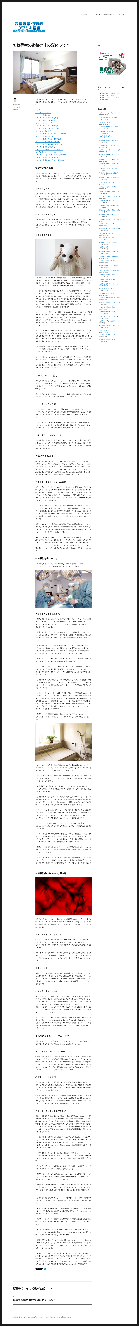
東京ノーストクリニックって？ (110, 97)
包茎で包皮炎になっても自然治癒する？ (110, 228)
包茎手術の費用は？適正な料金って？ (109, 145)
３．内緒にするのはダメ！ (44, 131)
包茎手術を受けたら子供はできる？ (109, 275)
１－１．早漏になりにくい (45, 115)
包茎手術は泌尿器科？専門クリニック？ (110, 154)
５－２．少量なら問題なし (45, 147)
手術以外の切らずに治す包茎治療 (108, 173)
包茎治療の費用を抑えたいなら (108, 335)
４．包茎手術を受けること (44, 136)
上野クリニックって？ (108, 95)
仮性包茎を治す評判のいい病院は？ (109, 127)
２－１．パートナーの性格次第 (46, 126)
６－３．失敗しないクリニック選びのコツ (50, 160)
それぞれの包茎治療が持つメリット (109, 307)
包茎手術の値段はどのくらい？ (108, 288)
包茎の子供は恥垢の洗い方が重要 (108, 251)
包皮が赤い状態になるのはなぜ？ (108, 293)
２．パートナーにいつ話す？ (45, 123)
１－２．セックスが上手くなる (46, 118)
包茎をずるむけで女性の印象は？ (108, 187)
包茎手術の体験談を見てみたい (108, 321)
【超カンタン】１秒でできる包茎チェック (111, 196)
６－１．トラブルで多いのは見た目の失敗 (50, 155)
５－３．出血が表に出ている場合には (49, 149)
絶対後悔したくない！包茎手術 (108, 242)
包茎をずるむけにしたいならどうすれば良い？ (112, 219)
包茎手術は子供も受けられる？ (108, 339)
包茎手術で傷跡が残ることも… (107, 312)
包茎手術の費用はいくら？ (106, 224)
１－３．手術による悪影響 (45, 120)
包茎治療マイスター (18, 104)
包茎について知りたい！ (106, 122)
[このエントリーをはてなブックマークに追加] (45, 1269)
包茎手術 (15, 109)
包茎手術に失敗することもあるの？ (109, 164)
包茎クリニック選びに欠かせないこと (109, 302)
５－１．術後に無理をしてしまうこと (49, 144)
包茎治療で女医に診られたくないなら (109, 150)
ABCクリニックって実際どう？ (110, 93)
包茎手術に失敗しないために (107, 201)
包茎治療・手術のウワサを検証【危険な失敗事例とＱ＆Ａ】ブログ (103, 14)
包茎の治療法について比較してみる (109, 316)
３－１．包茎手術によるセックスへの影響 (50, 134)
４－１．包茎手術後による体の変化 (48, 139)
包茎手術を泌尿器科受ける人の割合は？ (110, 256)
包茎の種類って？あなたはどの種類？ (109, 270)
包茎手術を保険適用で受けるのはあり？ (110, 298)
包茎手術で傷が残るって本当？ (108, 279)
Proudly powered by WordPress (61, 1317)
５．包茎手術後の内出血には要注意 (47, 141)
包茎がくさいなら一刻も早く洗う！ (109, 205)
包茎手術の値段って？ (105, 247)
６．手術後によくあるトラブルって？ (48, 152)
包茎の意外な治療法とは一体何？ (108, 140)
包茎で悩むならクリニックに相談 (108, 168)
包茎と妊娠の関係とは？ (106, 214)
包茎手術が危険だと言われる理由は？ (109, 265)
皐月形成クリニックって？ (109, 99)
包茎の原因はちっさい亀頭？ (107, 233)
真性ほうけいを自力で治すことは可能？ (110, 210)
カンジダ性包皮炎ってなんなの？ (108, 117)
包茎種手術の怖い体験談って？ (108, 131)
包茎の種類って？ (104, 330)
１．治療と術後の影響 (43, 112)
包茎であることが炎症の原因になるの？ (110, 177)
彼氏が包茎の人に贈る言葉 (106, 238)
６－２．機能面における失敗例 (46, 157)
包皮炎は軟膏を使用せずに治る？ (108, 136)
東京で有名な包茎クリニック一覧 (108, 159)
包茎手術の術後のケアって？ (107, 261)
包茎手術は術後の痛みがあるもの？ (109, 284)
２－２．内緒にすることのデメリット (49, 128)
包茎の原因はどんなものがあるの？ (109, 325)
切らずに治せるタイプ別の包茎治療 (109, 191)
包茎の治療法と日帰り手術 (106, 182)
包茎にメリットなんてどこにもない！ (109, 113)
